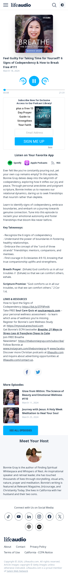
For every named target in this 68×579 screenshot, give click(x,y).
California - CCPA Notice (39, 552)
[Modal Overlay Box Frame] (34, 123)
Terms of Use (12, 552)
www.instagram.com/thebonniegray (25, 348)
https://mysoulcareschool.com (25, 325)
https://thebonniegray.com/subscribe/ (41, 341)
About (7, 546)
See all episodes (20, 430)
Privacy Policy (38, 546)
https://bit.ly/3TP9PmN (35, 306)
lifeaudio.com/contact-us (18, 360)
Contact (20, 546)
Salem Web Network (17, 571)
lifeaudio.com (55, 352)
